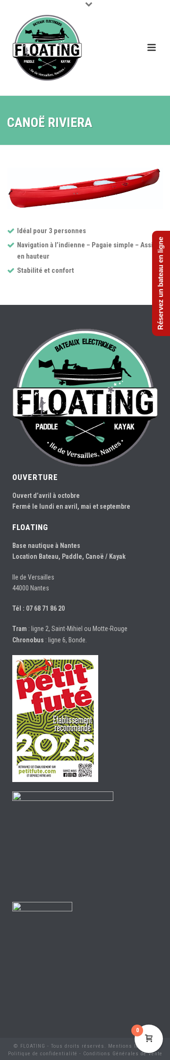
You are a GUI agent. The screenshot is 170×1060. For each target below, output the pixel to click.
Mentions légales (130, 1046)
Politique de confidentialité (42, 1054)
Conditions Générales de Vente (122, 1054)
